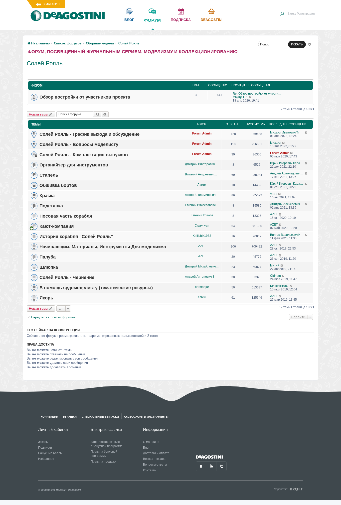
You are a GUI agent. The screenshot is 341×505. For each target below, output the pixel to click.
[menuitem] (297, 14)
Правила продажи (103, 461)
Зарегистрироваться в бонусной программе (107, 444)
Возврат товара (154, 459)
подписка (181, 20)
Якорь (46, 297)
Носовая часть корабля (65, 216)
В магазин (51, 4)
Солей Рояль (45, 63)
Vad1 (273, 194)
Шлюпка (48, 267)
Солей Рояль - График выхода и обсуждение (89, 134)
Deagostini (211, 20)
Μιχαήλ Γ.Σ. (240, 97)
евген (202, 297)
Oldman (275, 275)
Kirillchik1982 (202, 236)
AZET (274, 214)
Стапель (48, 175)
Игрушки (70, 416)
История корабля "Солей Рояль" (76, 236)
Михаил (275, 142)
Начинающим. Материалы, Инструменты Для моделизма (102, 246)
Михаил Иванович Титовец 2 (287, 132)
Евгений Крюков (202, 215)
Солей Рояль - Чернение (66, 277)
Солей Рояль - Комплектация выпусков (83, 154)
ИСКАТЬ (297, 44)
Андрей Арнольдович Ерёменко (287, 173)
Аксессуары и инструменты (146, 416)
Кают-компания (56, 226)
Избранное (46, 459)
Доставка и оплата (156, 453)
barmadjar (202, 287)
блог (129, 20)
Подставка (51, 205)
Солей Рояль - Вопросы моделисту (78, 144)
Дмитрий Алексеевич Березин (287, 204)
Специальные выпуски (100, 416)
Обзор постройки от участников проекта (84, 97)
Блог (146, 447)
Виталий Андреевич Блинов (202, 174)
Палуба (47, 256)
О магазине (151, 442)
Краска (47, 195)
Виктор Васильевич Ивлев (287, 235)
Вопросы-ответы (155, 464)
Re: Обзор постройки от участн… (257, 93)
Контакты (150, 470)
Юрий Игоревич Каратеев (287, 163)
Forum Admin (201, 133)
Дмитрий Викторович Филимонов (202, 164)
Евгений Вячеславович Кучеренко (202, 205)
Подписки (45, 447)
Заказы (43, 442)
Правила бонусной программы (104, 454)
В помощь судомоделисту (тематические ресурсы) (96, 287)
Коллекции (49, 416)
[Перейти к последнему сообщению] (250, 97)
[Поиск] (97, 114)
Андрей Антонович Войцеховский (202, 276)
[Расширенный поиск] (309, 44)
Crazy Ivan (202, 225)
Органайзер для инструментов (73, 164)
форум (152, 20)
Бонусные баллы (50, 453)
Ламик (201, 184)
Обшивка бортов (58, 185)
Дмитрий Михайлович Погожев (202, 266)
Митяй (274, 265)
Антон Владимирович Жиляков (202, 195)
